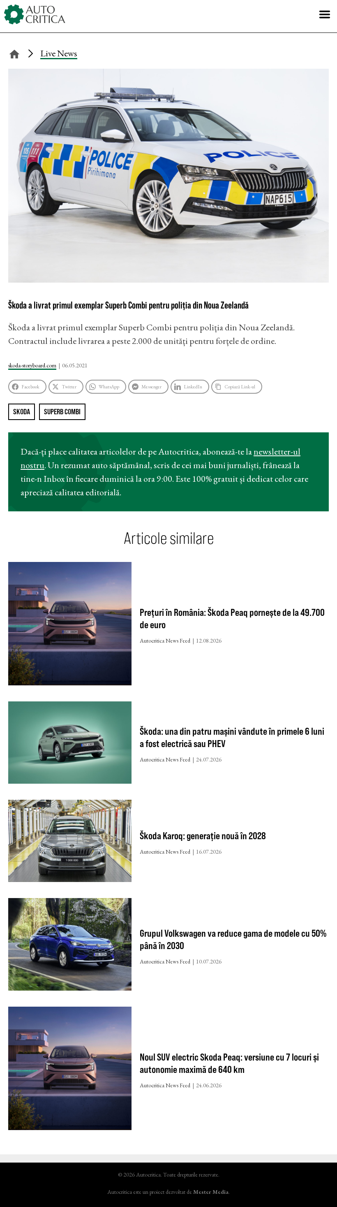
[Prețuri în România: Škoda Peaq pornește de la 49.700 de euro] (70, 625)
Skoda (21, 411)
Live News (58, 53)
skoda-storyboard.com (32, 365)
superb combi (62, 411)
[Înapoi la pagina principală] (14, 53)
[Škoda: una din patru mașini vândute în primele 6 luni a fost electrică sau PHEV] (70, 744)
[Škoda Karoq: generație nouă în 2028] (70, 843)
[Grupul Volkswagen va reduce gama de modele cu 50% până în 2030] (70, 946)
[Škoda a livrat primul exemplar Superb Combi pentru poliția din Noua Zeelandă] (168, 280)
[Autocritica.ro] (35, 14)
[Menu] (324, 14)
